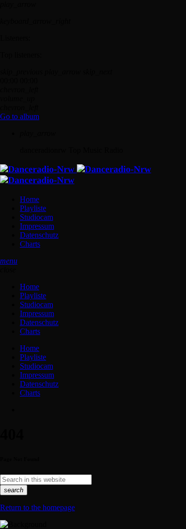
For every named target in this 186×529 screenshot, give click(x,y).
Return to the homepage (37, 507)
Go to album (19, 116)
